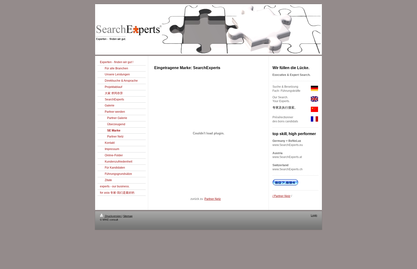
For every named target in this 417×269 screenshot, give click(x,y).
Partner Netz (212, 199)
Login (314, 215)
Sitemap (127, 216)
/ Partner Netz (281, 196)
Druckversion (113, 216)
